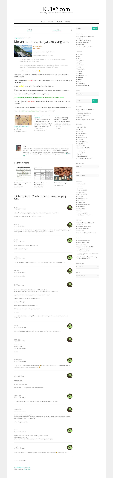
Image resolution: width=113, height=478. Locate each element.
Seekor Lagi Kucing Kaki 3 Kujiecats (87, 47)
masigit (79, 253)
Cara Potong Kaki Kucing (84, 40)
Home (43, 21)
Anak (79, 56)
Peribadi (80, 79)
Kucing (79, 67)
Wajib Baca (68, 21)
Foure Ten (80, 242)
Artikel (79, 58)
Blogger (80, 63)
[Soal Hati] (64, 122)
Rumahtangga (81, 83)
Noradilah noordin (82, 247)
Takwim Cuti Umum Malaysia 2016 (40, 183)
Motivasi (80, 71)
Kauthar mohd (81, 257)
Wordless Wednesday (83, 85)
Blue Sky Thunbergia (83, 42)
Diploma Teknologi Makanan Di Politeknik (87, 257)
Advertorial (80, 54)
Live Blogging (81, 69)
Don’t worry (81, 44)
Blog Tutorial (81, 61)
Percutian (80, 77)
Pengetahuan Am (19, 38)
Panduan (80, 73)
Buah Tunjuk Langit (60, 183)
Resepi (79, 81)
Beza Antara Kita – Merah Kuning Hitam (21, 127)
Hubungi (59, 21)
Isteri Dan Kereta (57, 31)
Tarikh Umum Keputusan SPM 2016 (22, 183)
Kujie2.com (56, 9)
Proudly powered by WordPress (22, 467)
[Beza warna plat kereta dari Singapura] (44, 123)
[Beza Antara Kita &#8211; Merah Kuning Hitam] (23, 120)
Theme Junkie (27, 469)
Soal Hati (29, 31)
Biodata (50, 21)
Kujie (24, 146)
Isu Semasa (81, 65)
